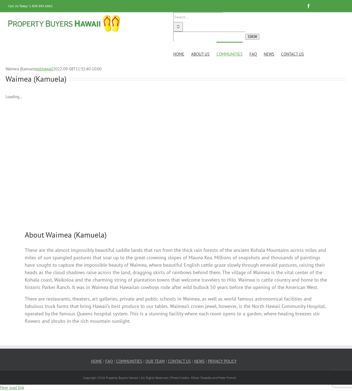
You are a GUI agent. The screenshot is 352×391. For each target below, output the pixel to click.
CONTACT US (179, 361)
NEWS (199, 361)
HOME (96, 361)
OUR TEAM (155, 361)
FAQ (109, 361)
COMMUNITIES (129, 361)
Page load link (12, 387)
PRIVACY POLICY (222, 361)
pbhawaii (45, 68)
